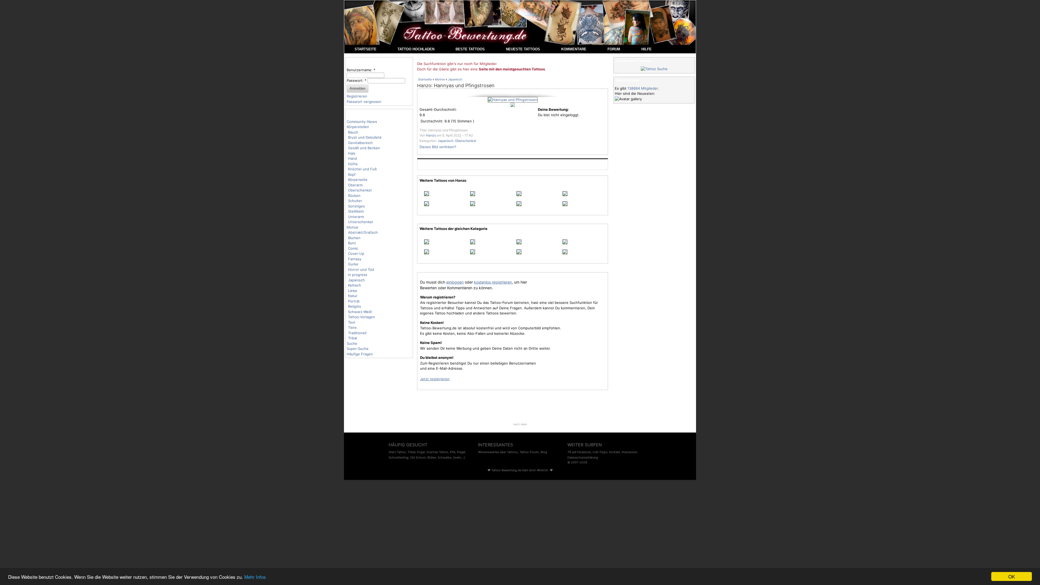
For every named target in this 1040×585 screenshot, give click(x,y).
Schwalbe (444, 457)
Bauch (353, 132)
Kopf (352, 174)
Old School (418, 457)
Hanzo (424, 85)
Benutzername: (361, 70)
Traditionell (357, 333)
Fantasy (354, 259)
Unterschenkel (360, 222)
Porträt (354, 301)
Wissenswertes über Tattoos (498, 452)
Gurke (353, 264)
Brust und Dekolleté (365, 137)
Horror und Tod (361, 269)
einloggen (455, 282)
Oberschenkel (360, 190)
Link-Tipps (600, 452)
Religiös (354, 306)
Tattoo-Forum (529, 452)
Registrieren (357, 96)
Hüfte (353, 164)
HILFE (646, 49)
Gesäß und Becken (364, 148)
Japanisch (356, 280)
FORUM (613, 49)
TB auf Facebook (579, 452)
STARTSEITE (365, 49)
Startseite (425, 79)
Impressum (629, 452)
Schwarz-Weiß (360, 312)
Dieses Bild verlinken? (438, 147)
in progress (357, 274)
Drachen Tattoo (437, 452)
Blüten (431, 457)
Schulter (355, 201)
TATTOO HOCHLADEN (416, 49)
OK (1011, 576)
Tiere (352, 327)
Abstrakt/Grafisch (363, 232)
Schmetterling (398, 457)
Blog (544, 452)
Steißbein (356, 211)
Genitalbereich (360, 143)
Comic (353, 248)
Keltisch (354, 285)
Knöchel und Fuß (362, 169)
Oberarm (355, 185)
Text (351, 322)
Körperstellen (358, 127)
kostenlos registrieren (493, 282)
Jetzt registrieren (435, 379)
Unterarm (356, 216)
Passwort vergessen (364, 101)
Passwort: (356, 80)
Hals (351, 153)
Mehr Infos (255, 576)
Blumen (354, 238)
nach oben (520, 424)
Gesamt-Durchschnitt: (438, 109)
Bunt (352, 243)
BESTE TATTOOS (470, 49)
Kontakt (614, 452)
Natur (353, 296)
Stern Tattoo (397, 452)
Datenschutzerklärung (582, 457)
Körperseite (358, 179)
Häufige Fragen (360, 354)
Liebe (352, 290)
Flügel (461, 452)
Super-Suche (358, 348)
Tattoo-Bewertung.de (506, 470)
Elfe (452, 452)
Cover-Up (356, 253)
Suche (352, 343)
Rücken (354, 195)
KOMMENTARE (573, 49)
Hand (352, 158)
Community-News (362, 121)
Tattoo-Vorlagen (361, 317)
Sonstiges (356, 206)
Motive (352, 227)
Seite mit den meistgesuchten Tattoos (512, 69)
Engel (421, 452)
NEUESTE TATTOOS (523, 49)
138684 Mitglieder (643, 88)
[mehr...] (459, 457)
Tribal (352, 338)
